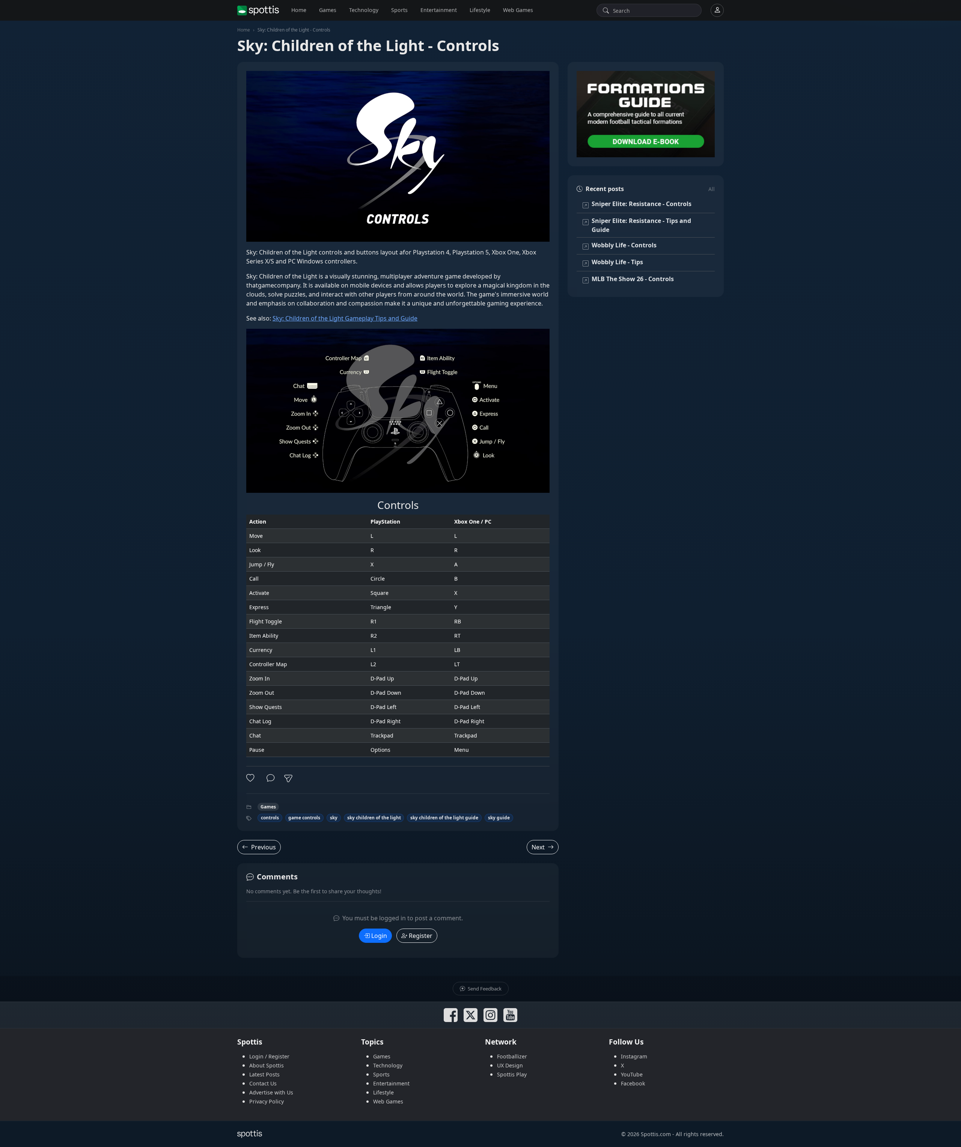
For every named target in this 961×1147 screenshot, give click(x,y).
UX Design (510, 1065)
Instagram (634, 1056)
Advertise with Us (271, 1092)
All (711, 189)
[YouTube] (510, 1015)
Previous (263, 847)
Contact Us (263, 1083)
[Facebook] (451, 1015)
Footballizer (512, 1056)
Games (327, 10)
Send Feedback (484, 988)
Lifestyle (480, 10)
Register (420, 936)
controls (270, 817)
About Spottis (266, 1065)
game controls (304, 817)
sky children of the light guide (444, 817)
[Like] (252, 778)
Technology (363, 10)
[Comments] (271, 778)
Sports (399, 10)
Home (298, 10)
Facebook (633, 1083)
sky (333, 817)
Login (379, 936)
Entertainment (438, 10)
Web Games (518, 10)
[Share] (288, 778)
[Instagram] (490, 1015)
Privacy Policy (266, 1101)
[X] (470, 1015)
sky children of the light (374, 817)
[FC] (646, 114)
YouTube (632, 1074)
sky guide (499, 817)
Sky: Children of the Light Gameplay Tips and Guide (345, 318)
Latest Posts (264, 1074)
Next (538, 847)
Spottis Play (512, 1074)
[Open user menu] (717, 10)
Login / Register (269, 1056)
